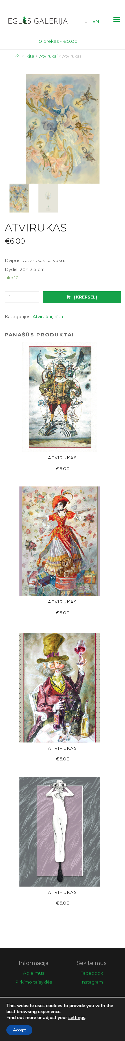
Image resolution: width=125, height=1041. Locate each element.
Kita (30, 56)
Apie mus (33, 973)
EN (95, 21)
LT (86, 21)
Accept (19, 1030)
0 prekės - (58, 41)
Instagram (91, 982)
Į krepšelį (85, 297)
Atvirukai (48, 56)
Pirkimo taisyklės (33, 982)
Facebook (91, 973)
